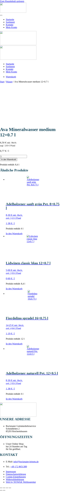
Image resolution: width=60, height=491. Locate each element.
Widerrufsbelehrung (15, 479)
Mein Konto (11, 27)
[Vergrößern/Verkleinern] (1, 487)
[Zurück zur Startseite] (13, 12)
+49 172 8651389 (18, 466)
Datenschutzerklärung (16, 474)
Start (2, 81)
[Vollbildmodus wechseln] (4, 487)
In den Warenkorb (8, 159)
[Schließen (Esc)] (10, 487)
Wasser (9, 81)
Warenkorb (11, 76)
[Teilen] (7, 487)
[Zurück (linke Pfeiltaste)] (1, 490)
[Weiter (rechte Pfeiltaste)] (4, 490)
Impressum (11, 471)
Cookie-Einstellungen (16, 477)
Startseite (10, 19)
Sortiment (10, 22)
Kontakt (9, 24)
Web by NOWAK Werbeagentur (21, 482)
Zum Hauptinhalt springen (12, 1)
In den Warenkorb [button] (14, 233)
